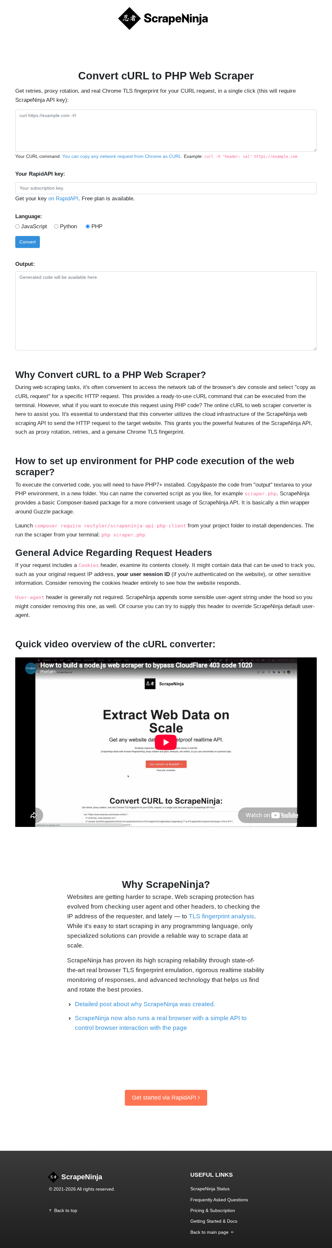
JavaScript (34, 226)
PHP (96, 226)
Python (68, 226)
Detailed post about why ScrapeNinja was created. (145, 1004)
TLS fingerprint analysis (221, 916)
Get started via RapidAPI (164, 1097)
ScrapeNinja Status (210, 1188)
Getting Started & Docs (213, 1221)
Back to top (65, 1210)
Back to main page (210, 1232)
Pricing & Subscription (212, 1210)
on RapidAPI (63, 198)
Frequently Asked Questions (219, 1199)
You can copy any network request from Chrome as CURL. (122, 156)
